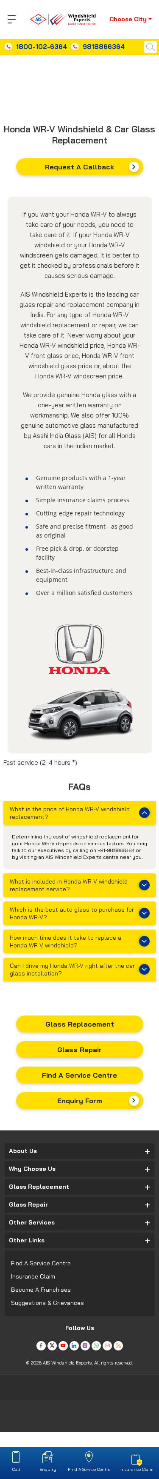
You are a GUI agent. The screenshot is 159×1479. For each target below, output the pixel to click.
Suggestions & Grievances (47, 1303)
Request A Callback (79, 167)
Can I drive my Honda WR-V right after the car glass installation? (72, 969)
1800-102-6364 (41, 47)
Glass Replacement (79, 1024)
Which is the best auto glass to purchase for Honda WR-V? (72, 913)
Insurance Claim (33, 1276)
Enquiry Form (79, 1100)
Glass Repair (79, 1049)
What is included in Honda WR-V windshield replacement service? (69, 885)
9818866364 (104, 47)
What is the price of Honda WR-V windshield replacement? (70, 813)
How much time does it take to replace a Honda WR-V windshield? (65, 941)
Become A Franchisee (41, 1289)
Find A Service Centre (79, 1075)
